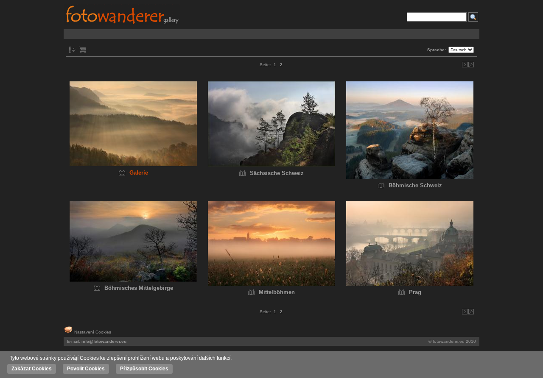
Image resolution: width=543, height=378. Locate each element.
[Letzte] (471, 64)
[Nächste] (465, 64)
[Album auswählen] (72, 50)
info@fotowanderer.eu (103, 341)
